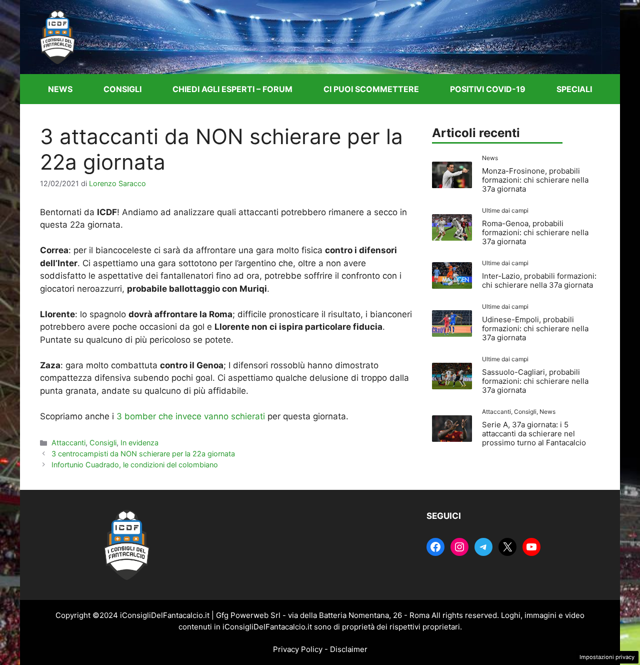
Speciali (574, 89)
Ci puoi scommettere (371, 89)
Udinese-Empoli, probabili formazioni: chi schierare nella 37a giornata (535, 328)
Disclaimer (349, 649)
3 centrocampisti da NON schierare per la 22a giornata (143, 453)
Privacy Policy (297, 649)
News (60, 89)
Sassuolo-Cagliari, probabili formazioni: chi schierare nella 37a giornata (535, 381)
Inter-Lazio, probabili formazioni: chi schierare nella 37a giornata (539, 280)
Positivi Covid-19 (488, 89)
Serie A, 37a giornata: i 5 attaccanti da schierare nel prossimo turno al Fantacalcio (534, 433)
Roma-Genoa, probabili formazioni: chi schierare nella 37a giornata (535, 232)
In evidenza (139, 442)
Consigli (123, 89)
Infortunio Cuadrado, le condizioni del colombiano (135, 464)
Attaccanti (69, 442)
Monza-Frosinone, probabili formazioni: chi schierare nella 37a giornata (535, 180)
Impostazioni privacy (607, 656)
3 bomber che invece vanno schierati (190, 416)
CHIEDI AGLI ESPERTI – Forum (232, 89)
